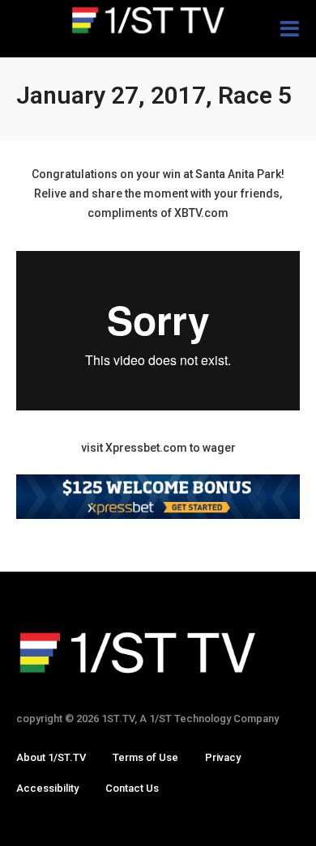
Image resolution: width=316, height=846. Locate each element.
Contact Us (132, 788)
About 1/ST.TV (51, 757)
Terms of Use (145, 757)
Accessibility (47, 788)
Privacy (223, 757)
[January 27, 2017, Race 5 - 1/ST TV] (158, 20)
